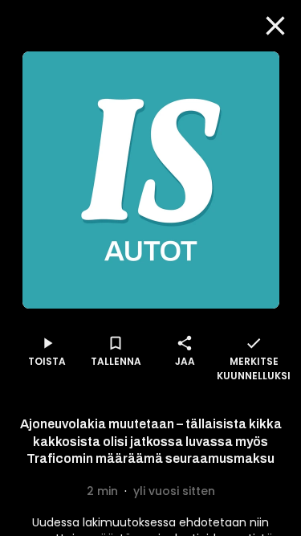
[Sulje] (275, 26)
